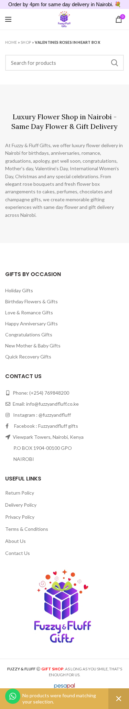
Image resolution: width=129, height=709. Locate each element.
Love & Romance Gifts (29, 312)
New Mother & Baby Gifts (33, 345)
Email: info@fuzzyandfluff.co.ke (45, 404)
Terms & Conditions (26, 529)
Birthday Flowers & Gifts (31, 301)
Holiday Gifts (19, 290)
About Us (15, 541)
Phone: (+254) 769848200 (40, 393)
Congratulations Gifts (28, 334)
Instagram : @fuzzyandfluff (40, 415)
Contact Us (17, 553)
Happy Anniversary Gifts (31, 323)
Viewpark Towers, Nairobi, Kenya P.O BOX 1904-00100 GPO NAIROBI (44, 448)
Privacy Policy (19, 517)
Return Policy (19, 493)
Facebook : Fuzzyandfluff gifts (43, 426)
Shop (26, 42)
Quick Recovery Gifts (28, 356)
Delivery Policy (20, 505)
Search (114, 63)
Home (11, 42)
